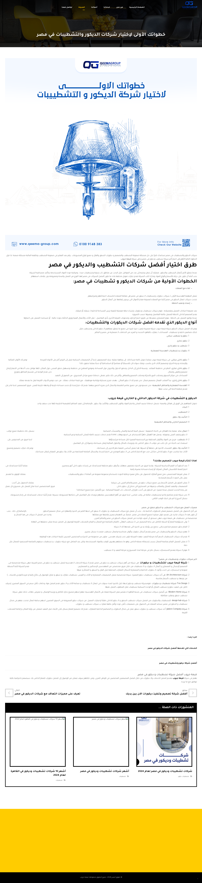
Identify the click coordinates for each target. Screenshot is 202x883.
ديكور (180, 776)
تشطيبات (185, 776)
